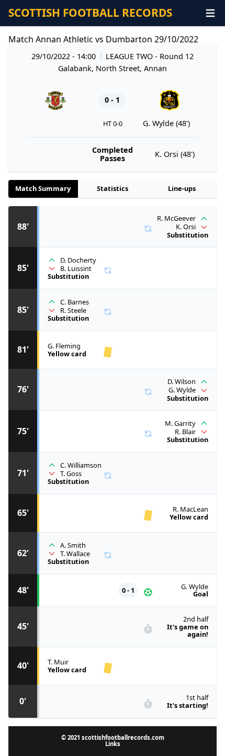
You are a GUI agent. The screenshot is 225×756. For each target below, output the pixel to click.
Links (112, 744)
